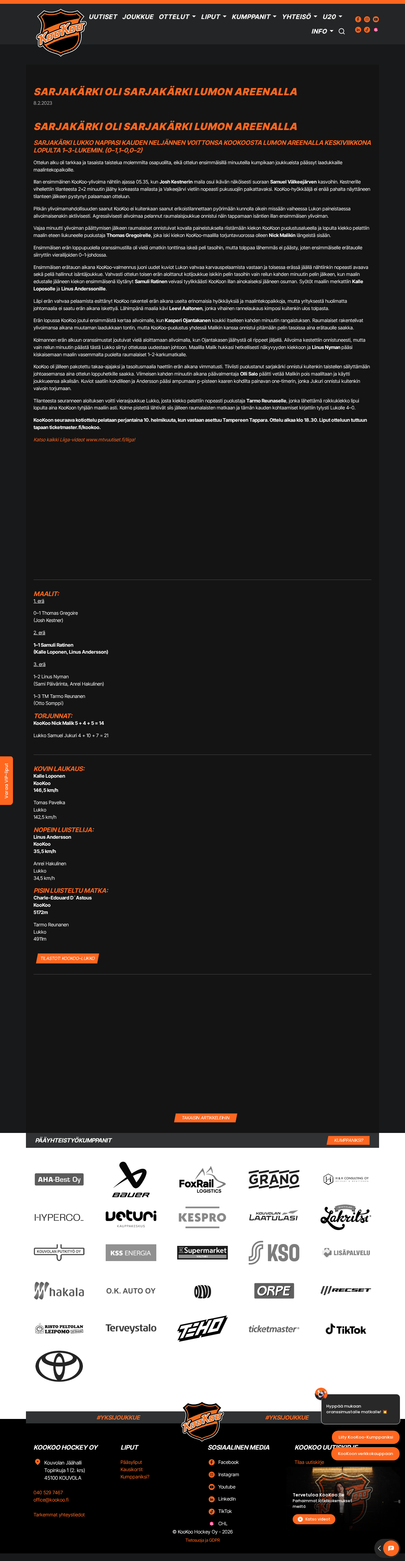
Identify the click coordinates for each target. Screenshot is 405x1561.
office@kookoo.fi (51, 1500)
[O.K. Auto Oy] (131, 1290)
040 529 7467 (48, 1492)
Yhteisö (296, 17)
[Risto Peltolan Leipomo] (59, 1329)
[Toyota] (59, 1366)
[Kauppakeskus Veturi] (131, 1217)
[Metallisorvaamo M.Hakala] (59, 1290)
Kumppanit (251, 17)
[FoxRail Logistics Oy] (202, 1179)
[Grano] (274, 1179)
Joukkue (137, 17)
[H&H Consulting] (346, 1179)
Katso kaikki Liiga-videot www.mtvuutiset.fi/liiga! (84, 440)
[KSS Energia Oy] (131, 1252)
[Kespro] (202, 1217)
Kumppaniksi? (135, 1477)
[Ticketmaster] (274, 1328)
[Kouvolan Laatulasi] (274, 1217)
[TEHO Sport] (202, 1328)
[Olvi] (202, 1291)
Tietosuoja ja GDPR (202, 1540)
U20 (329, 17)
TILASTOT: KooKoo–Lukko (67, 958)
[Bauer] (130, 1179)
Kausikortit (132, 1469)
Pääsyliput (131, 1462)
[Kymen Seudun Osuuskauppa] (274, 1253)
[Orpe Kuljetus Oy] (274, 1291)
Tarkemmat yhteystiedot (59, 1515)
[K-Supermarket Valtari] (202, 1252)
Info (319, 31)
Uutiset (103, 17)
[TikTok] (346, 1328)
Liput (210, 17)
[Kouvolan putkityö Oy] (59, 1252)
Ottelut (174, 17)
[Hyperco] (59, 1217)
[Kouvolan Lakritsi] (346, 1217)
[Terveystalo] (131, 1329)
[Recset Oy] (346, 1290)
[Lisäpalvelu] (346, 1252)
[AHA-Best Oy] (59, 1179)
